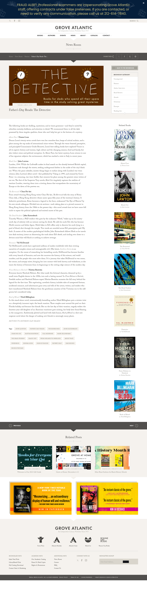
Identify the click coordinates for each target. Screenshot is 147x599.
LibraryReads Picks (15, 562)
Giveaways (117, 102)
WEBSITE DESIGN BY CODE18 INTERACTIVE (106, 577)
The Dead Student (15, 216)
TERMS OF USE (75, 577)
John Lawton (20, 329)
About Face (13, 137)
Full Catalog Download (16, 565)
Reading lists (118, 111)
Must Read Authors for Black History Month (111, 472)
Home (11, 56)
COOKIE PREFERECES (86, 577)
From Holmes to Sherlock (18, 270)
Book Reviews (118, 93)
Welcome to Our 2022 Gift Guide (29, 472)
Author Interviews (119, 88)
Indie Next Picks (14, 559)
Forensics (12, 243)
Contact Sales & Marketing (17, 568)
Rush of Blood (14, 297)
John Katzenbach (70, 329)
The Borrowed (14, 192)
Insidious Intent (65, 249)
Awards (116, 97)
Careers (56, 562)
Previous (17, 426)
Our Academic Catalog (39, 559)
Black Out (12, 161)
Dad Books (70, 343)
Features (27, 56)
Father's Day (57, 343)
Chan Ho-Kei (16, 333)
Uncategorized (118, 79)
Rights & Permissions (38, 565)
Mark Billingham (64, 333)
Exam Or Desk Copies (39, 562)
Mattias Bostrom (31, 333)
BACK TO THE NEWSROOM (125, 68)
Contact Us (57, 568)
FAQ (55, 565)
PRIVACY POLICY (63, 577)
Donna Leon (28, 343)
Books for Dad (17, 348)
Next (131, 426)
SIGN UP (126, 562)
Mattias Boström (125, 375)
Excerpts (116, 106)
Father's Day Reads (37, 329)
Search (133, 21)
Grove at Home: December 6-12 (67, 472)
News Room (18, 56)
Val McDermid (47, 333)
